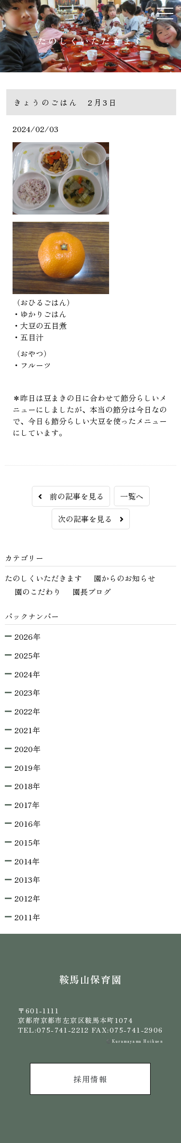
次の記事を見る (89, 518)
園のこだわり (37, 591)
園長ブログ (91, 591)
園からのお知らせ (124, 578)
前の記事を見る (73, 496)
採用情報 (90, 1079)
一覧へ (131, 496)
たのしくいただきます (43, 578)
